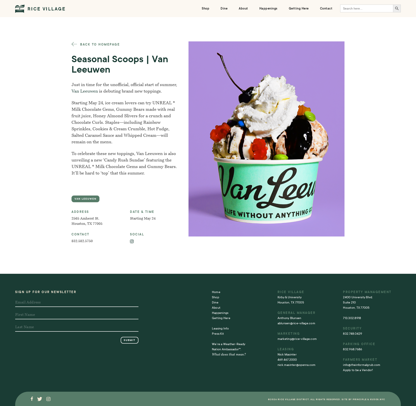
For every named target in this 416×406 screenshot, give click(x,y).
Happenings (268, 8)
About (243, 8)
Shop (205, 8)
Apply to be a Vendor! (358, 370)
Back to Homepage (99, 44)
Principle (360, 399)
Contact (326, 8)
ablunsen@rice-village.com (296, 323)
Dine (224, 8)
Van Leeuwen (85, 91)
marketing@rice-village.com (297, 339)
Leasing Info (220, 328)
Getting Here (299, 8)
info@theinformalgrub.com (361, 365)
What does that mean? (229, 354)
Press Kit (218, 333)
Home (216, 292)
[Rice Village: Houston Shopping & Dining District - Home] (40, 8)
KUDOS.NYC (377, 399)
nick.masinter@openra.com (297, 365)
